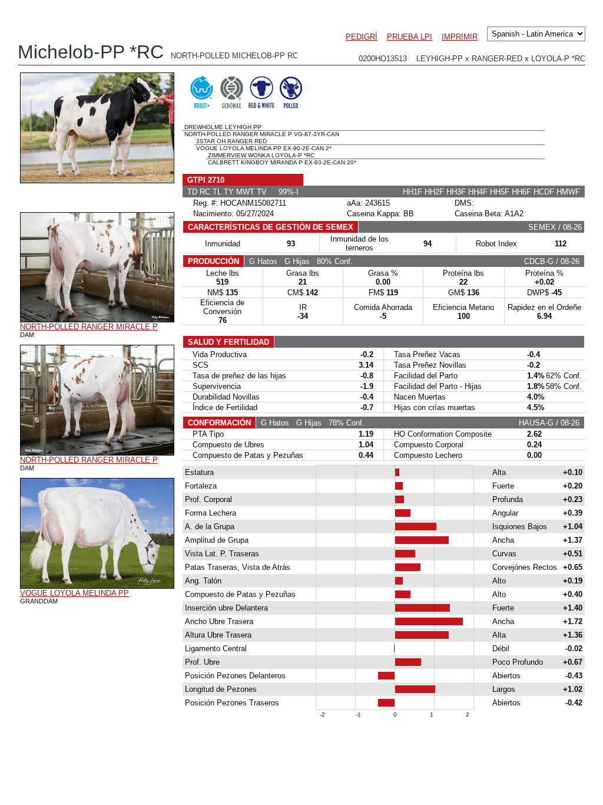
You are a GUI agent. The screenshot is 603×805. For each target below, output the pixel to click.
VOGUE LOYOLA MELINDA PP (74, 593)
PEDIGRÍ (361, 36)
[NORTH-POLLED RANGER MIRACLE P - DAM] (97, 319)
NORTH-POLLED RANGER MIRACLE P (89, 326)
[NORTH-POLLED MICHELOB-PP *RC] (97, 180)
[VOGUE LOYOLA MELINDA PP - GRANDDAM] (97, 585)
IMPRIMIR (460, 36)
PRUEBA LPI (409, 36)
